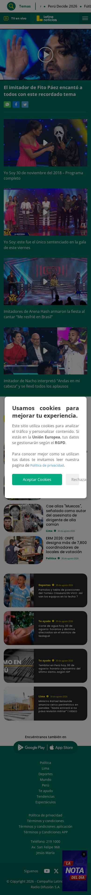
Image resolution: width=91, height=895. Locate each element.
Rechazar (75, 479)
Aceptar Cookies (37, 479)
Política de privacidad (47, 465)
